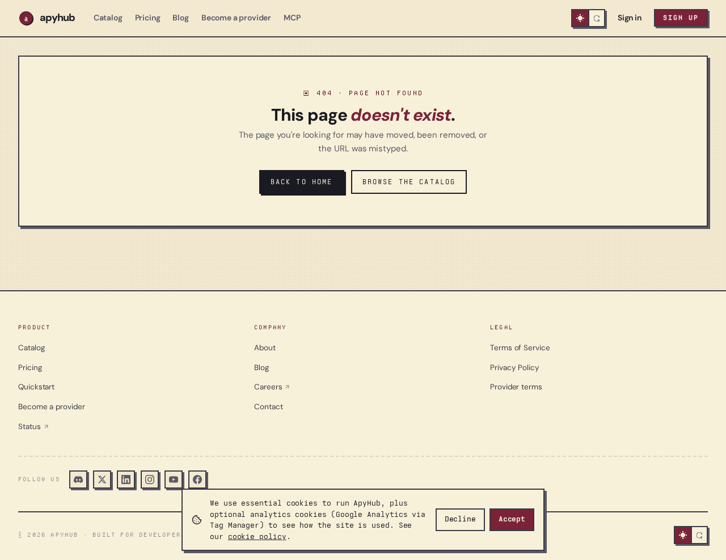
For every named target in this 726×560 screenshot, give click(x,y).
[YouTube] (173, 479)
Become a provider (236, 17)
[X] (102, 479)
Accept (512, 519)
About (265, 348)
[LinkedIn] (126, 479)
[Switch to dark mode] (588, 18)
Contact (268, 406)
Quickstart (36, 387)
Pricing (148, 17)
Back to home (302, 181)
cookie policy (257, 536)
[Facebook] (197, 479)
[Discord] (78, 479)
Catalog (108, 17)
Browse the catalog (409, 181)
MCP (292, 17)
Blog (180, 17)
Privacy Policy (514, 367)
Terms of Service (520, 348)
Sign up (681, 18)
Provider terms (516, 387)
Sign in (629, 17)
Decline (460, 519)
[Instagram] (150, 479)
